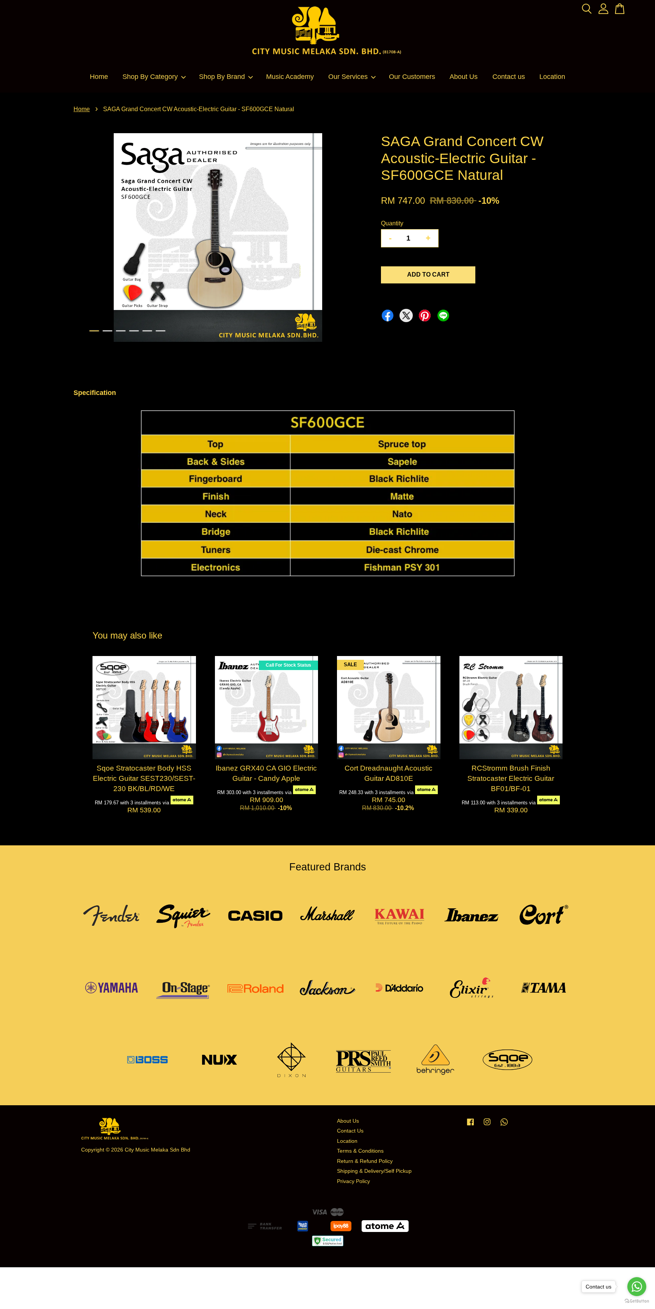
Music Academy (290, 76)
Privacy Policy (353, 1181)
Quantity (392, 223)
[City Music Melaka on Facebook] (470, 1125)
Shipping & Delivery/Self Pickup (374, 1171)
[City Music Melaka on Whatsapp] (504, 1125)
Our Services (348, 76)
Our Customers (412, 76)
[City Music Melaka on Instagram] (487, 1125)
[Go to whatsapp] (636, 1286)
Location (552, 76)
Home (99, 76)
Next (351, 239)
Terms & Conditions (360, 1151)
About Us (464, 76)
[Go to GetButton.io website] (637, 1301)
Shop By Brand (222, 76)
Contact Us (350, 1131)
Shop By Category (150, 76)
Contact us (508, 76)
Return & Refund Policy (365, 1161)
